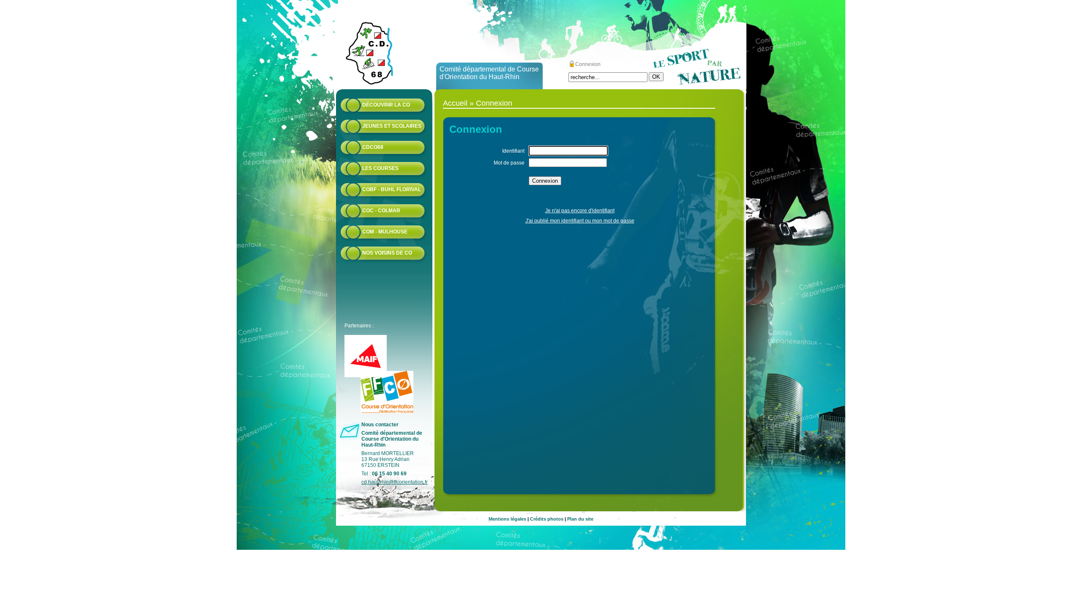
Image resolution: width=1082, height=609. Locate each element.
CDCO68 (372, 147)
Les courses (380, 168)
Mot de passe (509, 163)
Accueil (455, 103)
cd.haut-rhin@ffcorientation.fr (394, 482)
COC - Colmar (381, 211)
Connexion (588, 64)
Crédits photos (546, 518)
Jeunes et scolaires (391, 126)
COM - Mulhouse (384, 232)
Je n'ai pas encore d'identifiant (580, 211)
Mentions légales (507, 518)
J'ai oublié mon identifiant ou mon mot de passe (579, 221)
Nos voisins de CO (387, 253)
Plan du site (580, 518)
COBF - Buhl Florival (391, 189)
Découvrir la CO (386, 105)
